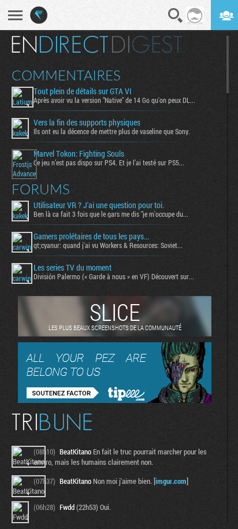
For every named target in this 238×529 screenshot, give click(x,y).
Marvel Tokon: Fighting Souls (79, 153)
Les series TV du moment (72, 267)
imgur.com (171, 481)
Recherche (175, 15)
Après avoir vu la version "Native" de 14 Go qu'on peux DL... (114, 100)
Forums (41, 189)
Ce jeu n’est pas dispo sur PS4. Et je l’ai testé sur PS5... (109, 162)
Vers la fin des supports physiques (87, 122)
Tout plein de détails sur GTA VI (83, 91)
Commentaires (66, 75)
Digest (147, 44)
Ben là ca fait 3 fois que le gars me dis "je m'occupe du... (111, 214)
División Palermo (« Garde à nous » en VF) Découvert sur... (114, 276)
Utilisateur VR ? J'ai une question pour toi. (99, 205)
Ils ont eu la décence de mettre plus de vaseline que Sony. (112, 131)
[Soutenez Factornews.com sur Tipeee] (114, 400)
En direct (60, 44)
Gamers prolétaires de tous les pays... (91, 236)
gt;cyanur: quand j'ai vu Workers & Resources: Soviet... (108, 245)
